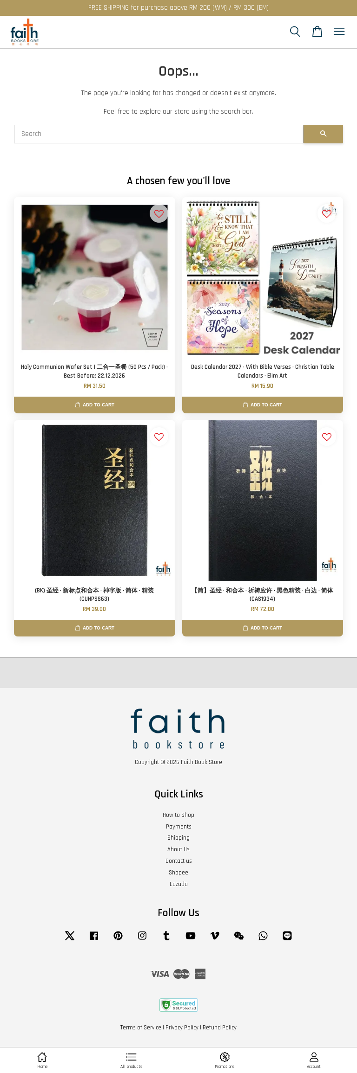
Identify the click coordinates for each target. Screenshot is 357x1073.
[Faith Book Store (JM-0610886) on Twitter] (69, 940)
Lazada (179, 884)
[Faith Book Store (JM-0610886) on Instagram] (142, 940)
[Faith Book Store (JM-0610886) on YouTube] (190, 940)
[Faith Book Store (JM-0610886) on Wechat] (238, 940)
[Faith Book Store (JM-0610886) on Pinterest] (118, 940)
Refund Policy (220, 1027)
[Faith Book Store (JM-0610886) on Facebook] (93, 940)
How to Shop (178, 815)
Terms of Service (140, 1027)
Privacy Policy (181, 1027)
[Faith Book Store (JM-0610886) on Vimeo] (214, 940)
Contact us (178, 861)
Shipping (178, 838)
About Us (178, 849)
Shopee (178, 872)
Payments (179, 826)
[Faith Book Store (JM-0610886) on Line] (287, 940)
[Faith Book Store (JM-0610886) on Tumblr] (166, 940)
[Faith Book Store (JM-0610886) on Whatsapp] (263, 940)
